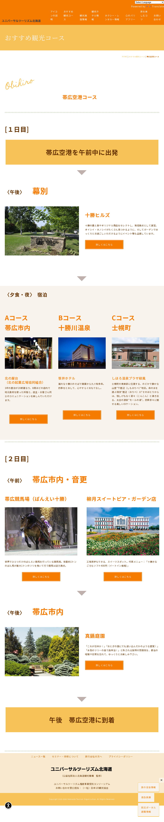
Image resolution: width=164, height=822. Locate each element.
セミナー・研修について (65, 756)
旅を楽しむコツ (144, 15)
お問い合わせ (157, 17)
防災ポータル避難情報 (148, 809)
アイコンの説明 (54, 15)
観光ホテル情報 (95, 15)
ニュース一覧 (38, 756)
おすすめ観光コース (68, 15)
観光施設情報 (83, 17)
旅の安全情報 (148, 787)
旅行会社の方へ (93, 756)
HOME (124, 57)
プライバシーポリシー (121, 756)
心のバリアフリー (130, 17)
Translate (158, 6)
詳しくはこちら (104, 244)
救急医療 (146, 797)
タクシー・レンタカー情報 (112, 17)
